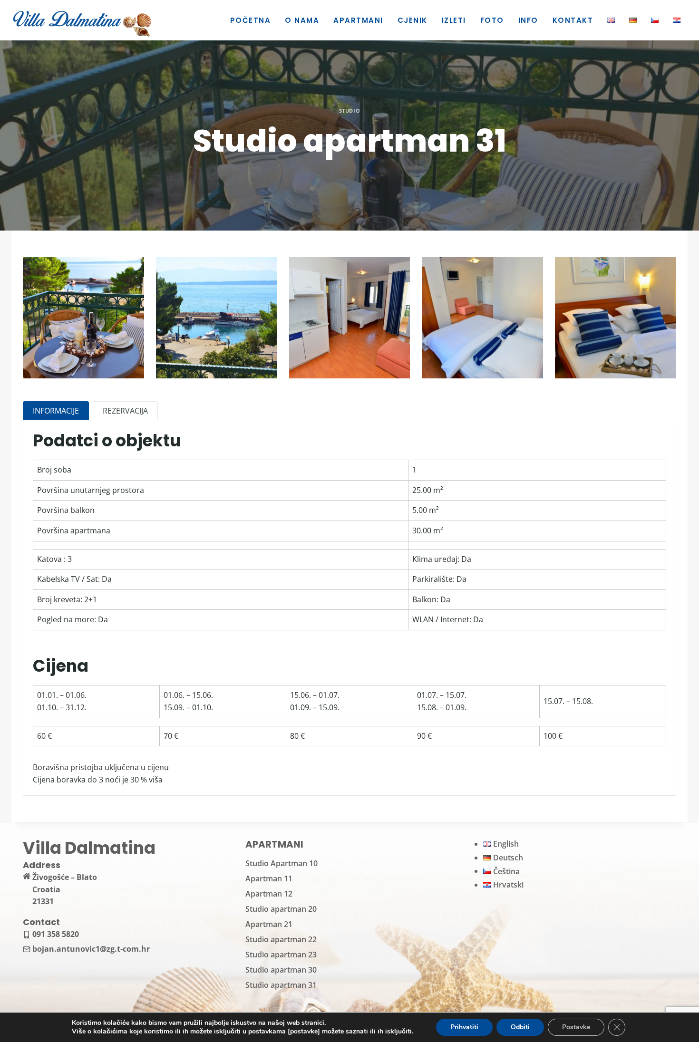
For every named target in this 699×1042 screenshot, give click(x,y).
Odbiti (520, 1027)
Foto (492, 20)
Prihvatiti (464, 1027)
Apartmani (358, 20)
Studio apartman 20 (281, 909)
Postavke (576, 1027)
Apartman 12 (268, 893)
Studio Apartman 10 (281, 863)
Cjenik (412, 20)
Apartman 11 (268, 878)
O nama (302, 20)
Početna (250, 20)
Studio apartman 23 (281, 954)
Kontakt (573, 20)
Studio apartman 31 (281, 985)
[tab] (56, 410)
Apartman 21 (268, 924)
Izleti (454, 20)
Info (528, 20)
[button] (83, 317)
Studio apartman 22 (281, 939)
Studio (349, 110)
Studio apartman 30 (281, 970)
